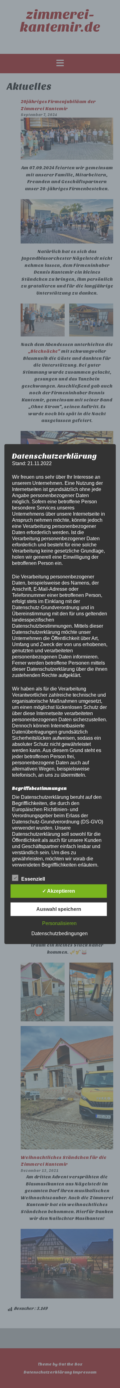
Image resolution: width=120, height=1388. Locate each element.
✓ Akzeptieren (58, 891)
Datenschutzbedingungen (59, 933)
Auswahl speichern (58, 909)
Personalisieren (59, 923)
